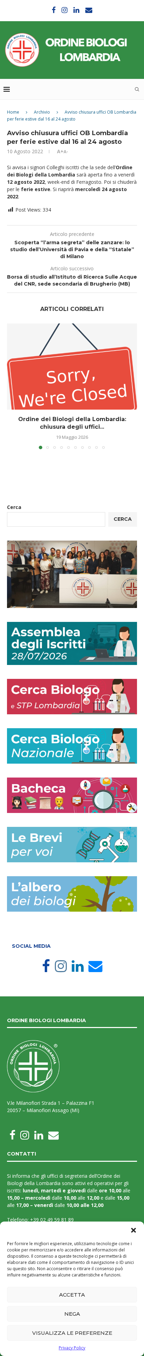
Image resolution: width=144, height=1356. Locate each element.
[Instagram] (64, 10)
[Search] (137, 89)
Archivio (42, 112)
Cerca (14, 507)
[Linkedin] (76, 10)
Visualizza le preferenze (72, 1333)
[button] (133, 1230)
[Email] (88, 10)
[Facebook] (54, 10)
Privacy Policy (72, 1348)
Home (13, 112)
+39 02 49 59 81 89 (52, 1219)
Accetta (72, 1294)
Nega (72, 1313)
